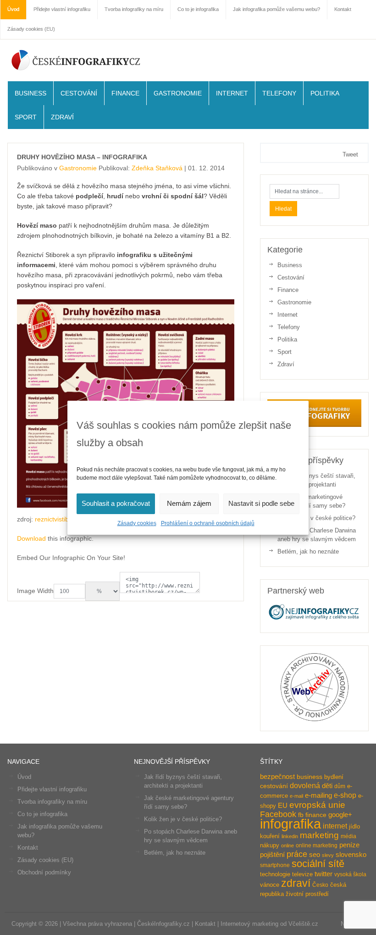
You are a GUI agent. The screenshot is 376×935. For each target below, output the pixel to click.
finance (315, 815)
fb (301, 815)
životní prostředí (307, 893)
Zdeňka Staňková (157, 168)
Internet (232, 93)
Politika (324, 93)
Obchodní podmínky (44, 872)
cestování (274, 786)
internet (335, 826)
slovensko (351, 854)
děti (327, 785)
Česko (320, 885)
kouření (270, 836)
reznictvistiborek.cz (62, 519)
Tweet (350, 154)
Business (30, 93)
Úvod (24, 776)
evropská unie (317, 805)
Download (31, 538)
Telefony (279, 93)
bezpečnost (277, 776)
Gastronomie (178, 93)
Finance (125, 93)
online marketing (316, 845)
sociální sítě (318, 863)
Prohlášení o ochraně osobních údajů (207, 523)
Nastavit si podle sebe (261, 503)
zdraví (295, 883)
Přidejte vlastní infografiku (52, 789)
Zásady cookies (136, 523)
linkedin (290, 836)
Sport (26, 117)
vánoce (269, 884)
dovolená (305, 785)
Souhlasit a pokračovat (116, 503)
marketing (319, 835)
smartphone (275, 865)
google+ (340, 814)
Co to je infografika (42, 814)
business (309, 776)
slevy (328, 855)
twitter (323, 874)
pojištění (272, 854)
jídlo (354, 826)
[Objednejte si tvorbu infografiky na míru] (314, 424)
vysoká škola (350, 874)
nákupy (269, 845)
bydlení (333, 776)
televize (302, 874)
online (287, 845)
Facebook (278, 814)
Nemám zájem (189, 503)
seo (314, 854)
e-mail (296, 796)
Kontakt (27, 847)
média (348, 836)
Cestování (79, 93)
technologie (275, 874)
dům (339, 786)
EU (283, 805)
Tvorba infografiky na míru (52, 801)
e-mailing (318, 795)
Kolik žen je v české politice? (316, 518)
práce (297, 854)
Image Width (35, 590)
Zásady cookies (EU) (31, 29)
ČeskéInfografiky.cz (76, 60)
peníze (349, 845)
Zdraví (62, 117)
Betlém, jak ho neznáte (308, 551)
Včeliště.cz (303, 923)
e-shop (345, 795)
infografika (290, 823)
